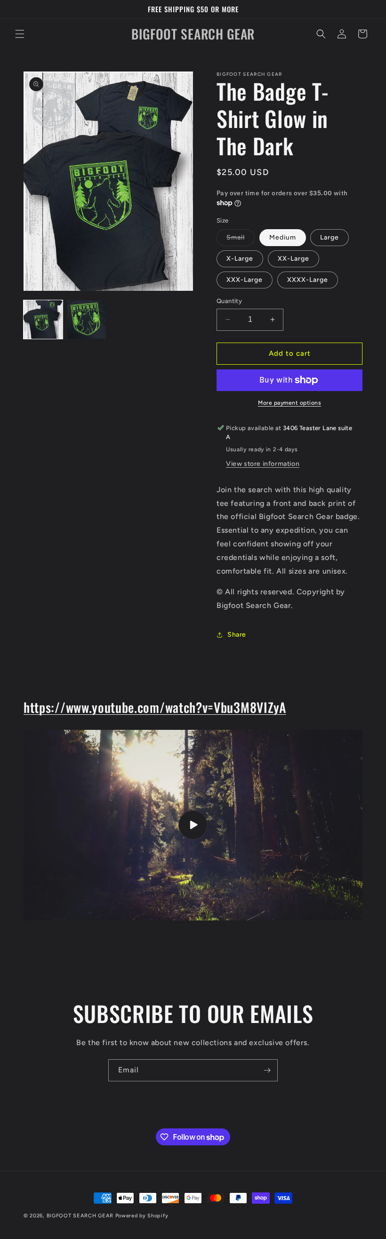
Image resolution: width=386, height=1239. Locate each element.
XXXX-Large (307, 280)
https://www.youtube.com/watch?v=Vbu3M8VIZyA (155, 707)
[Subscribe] (267, 1070)
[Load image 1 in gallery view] (43, 319)
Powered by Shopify (142, 1216)
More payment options (289, 403)
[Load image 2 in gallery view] (86, 319)
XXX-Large (244, 280)
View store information (262, 464)
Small (240, 239)
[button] (19, 34)
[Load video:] (193, 825)
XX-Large (293, 259)
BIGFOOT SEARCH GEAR (80, 1216)
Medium (282, 237)
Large (329, 237)
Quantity (229, 300)
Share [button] (236, 635)
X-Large (239, 259)
